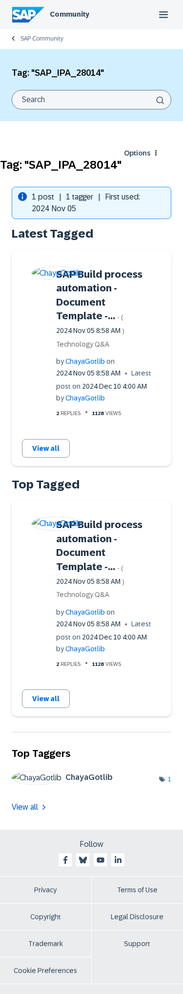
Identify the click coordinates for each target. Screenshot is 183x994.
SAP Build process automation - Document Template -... (99, 302)
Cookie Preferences (45, 970)
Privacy (45, 890)
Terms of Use (137, 890)
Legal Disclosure (137, 917)
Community (69, 14)
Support (137, 944)
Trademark (45, 944)
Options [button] (137, 153)
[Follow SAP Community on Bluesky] (83, 860)
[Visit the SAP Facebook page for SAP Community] (65, 860)
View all (46, 448)
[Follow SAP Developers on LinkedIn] (118, 860)
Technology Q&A (82, 344)
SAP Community (41, 38)
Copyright (45, 917)
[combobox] (91, 100)
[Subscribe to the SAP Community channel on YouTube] (100, 860)
